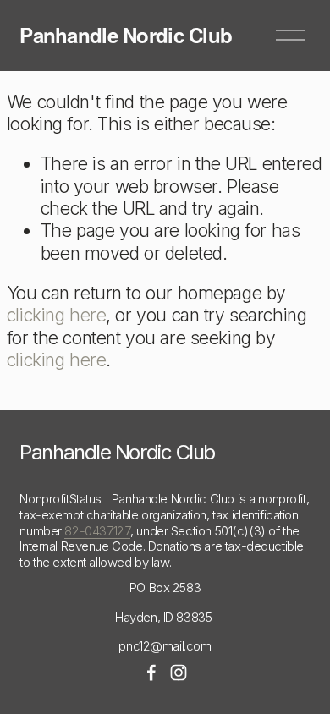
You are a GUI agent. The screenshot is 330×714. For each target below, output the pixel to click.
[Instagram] (178, 672)
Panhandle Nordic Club (125, 34)
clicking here (57, 315)
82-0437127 (97, 531)
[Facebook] (151, 672)
